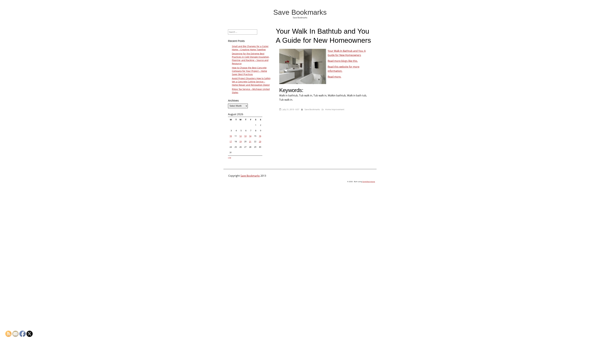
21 (250, 141)
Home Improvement (334, 109)
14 (250, 136)
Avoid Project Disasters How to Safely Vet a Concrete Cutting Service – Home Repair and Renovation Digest (251, 81)
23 (260, 141)
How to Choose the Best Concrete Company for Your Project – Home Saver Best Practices (249, 71)
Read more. (334, 76)
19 (240, 141)
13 (245, 136)
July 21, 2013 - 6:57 (291, 109)
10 (231, 136)
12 (240, 136)
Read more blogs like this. (343, 61)
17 (231, 141)
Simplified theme (368, 181)
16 (260, 136)
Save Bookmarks (300, 12)
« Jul (229, 157)
